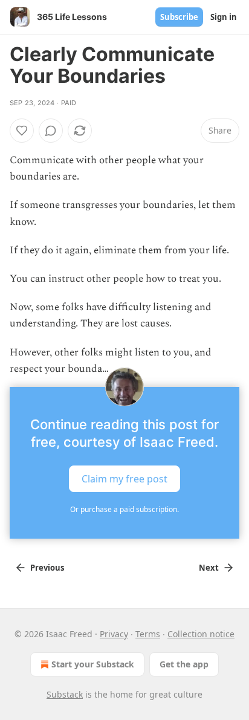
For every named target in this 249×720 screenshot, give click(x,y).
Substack (65, 694)
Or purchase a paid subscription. (124, 509)
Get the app (184, 664)
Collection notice (200, 634)
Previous (47, 567)
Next (209, 567)
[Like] (22, 130)
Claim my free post (124, 478)
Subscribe (179, 16)
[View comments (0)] (51, 130)
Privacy (114, 634)
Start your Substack (92, 664)
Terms (147, 634)
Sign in (223, 16)
